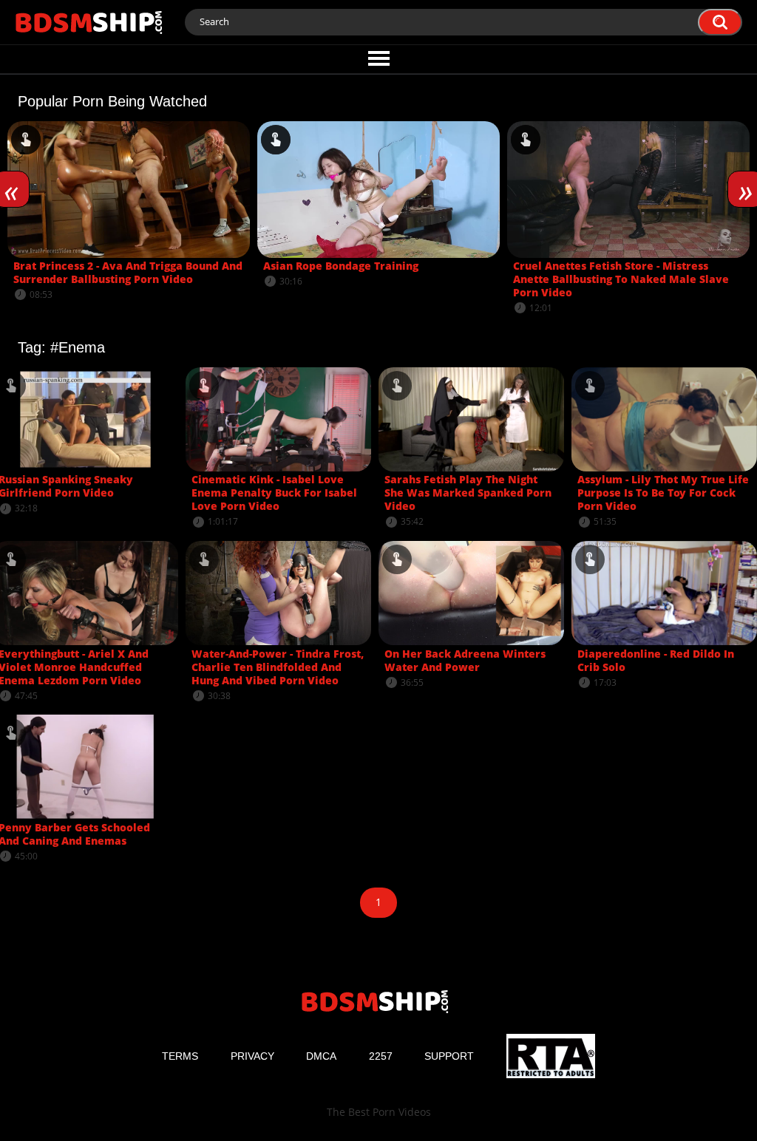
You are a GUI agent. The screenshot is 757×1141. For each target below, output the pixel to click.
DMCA (321, 1056)
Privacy (252, 1056)
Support (449, 1056)
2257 (381, 1056)
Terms (180, 1056)
